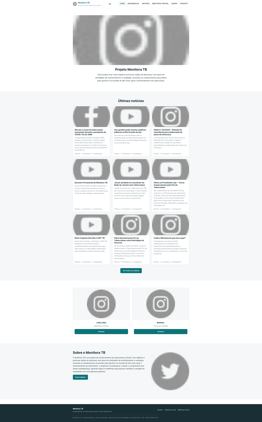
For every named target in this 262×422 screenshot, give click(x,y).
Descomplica (80, 377)
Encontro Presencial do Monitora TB (91, 182)
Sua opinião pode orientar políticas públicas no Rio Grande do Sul (130, 131)
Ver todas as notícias (131, 271)
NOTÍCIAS (145, 3)
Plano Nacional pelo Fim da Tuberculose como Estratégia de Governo (129, 240)
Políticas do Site (170, 410)
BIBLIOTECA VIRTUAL (160, 3)
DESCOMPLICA (133, 3)
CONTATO (184, 3)
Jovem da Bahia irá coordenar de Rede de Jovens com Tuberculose (129, 183)
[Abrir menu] (110, 4)
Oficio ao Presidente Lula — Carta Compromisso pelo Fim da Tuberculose (169, 184)
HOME (122, 3)
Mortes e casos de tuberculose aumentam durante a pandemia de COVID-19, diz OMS (90, 132)
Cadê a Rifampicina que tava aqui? (169, 238)
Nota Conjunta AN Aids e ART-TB (90, 238)
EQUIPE (174, 3)
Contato (160, 410)
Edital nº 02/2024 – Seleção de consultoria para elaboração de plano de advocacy (168, 132)
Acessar (101, 331)
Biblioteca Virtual (183, 410)
